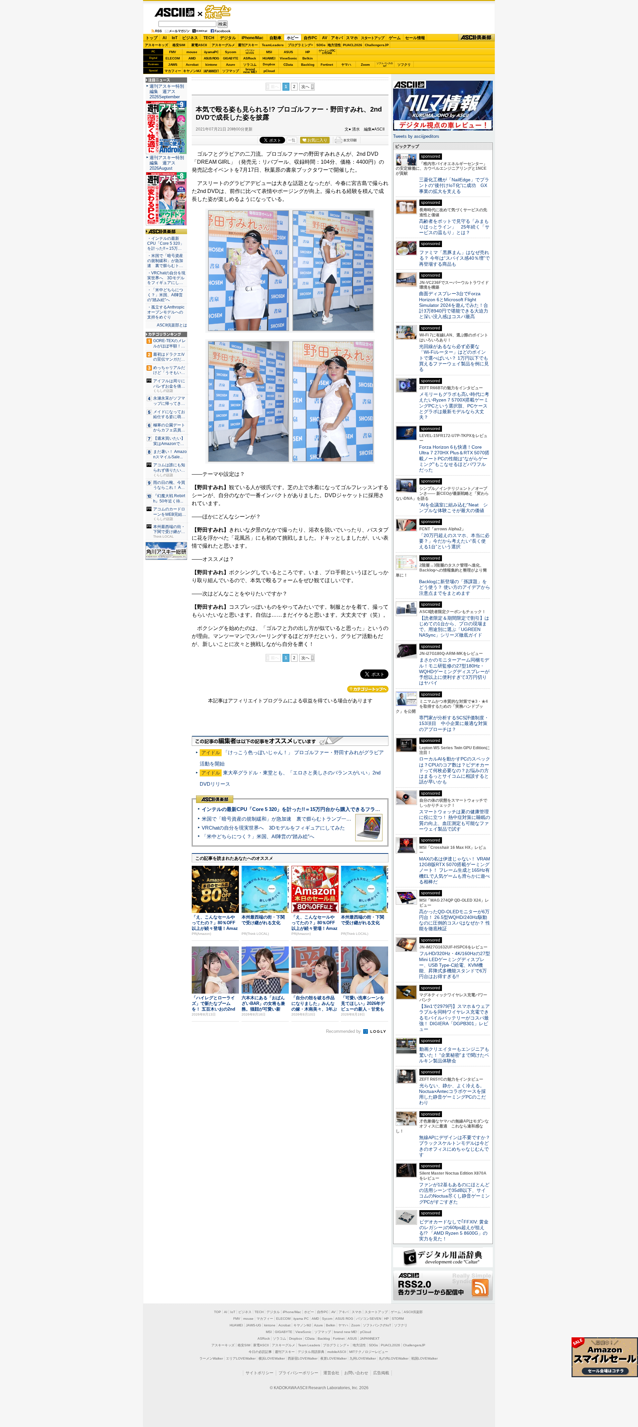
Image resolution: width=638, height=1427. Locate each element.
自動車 (275, 38)
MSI (269, 52)
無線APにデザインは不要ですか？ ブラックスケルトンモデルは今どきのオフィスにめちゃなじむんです (457, 1146)
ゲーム (395, 38)
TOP (217, 1312)
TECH (208, 38)
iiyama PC (301, 1318)
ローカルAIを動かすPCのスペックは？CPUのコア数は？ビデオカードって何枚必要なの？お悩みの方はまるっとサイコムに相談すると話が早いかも (454, 770)
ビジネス (190, 38)
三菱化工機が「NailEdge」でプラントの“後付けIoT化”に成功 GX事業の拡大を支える (454, 185)
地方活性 (334, 45)
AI (164, 38)
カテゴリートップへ (367, 689)
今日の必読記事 (260, 1352)
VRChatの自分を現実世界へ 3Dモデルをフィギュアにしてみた (273, 828)
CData (288, 64)
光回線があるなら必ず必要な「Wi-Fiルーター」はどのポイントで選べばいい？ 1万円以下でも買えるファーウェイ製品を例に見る (454, 358)
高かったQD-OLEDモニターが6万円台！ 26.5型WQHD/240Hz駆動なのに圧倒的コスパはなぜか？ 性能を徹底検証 (454, 920)
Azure (230, 64)
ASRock (249, 58)
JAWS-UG (253, 1325)
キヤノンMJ (192, 71)
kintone (211, 64)
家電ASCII (199, 45)
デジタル (228, 38)
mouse (191, 52)
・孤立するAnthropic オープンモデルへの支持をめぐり (166, 312)
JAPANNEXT (211, 70)
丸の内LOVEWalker (393, 1358)
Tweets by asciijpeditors (416, 136)
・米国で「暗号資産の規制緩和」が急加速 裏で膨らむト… (165, 260)
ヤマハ (346, 64)
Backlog (307, 64)
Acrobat (192, 64)
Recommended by (344, 1031)
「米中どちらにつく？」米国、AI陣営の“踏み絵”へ (258, 836)
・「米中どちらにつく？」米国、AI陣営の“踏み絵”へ (165, 295)
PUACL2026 (352, 45)
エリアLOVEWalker (241, 1358)
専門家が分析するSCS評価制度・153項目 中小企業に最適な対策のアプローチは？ (454, 723)
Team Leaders (309, 1345)
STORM (398, 1318)
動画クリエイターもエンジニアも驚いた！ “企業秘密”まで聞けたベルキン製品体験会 (454, 1054)
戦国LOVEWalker (424, 1358)
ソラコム (250, 64)
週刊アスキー (248, 45)
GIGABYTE (230, 58)
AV (324, 38)
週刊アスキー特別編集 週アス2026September (167, 91)
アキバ (337, 38)
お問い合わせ (356, 1373)
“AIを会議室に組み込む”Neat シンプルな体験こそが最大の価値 (453, 507)
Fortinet (327, 64)
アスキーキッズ (156, 45)
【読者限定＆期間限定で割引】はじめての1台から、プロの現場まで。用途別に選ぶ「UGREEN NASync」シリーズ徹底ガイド (454, 626)
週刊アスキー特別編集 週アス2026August (167, 163)
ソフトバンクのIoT (384, 64)
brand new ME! (345, 1332)
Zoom (365, 64)
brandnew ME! (250, 71)
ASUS (288, 52)
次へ (305, 86)
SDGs (321, 45)
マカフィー (172, 71)
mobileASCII (336, 1352)
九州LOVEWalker (363, 1358)
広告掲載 (381, 1373)
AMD (192, 58)
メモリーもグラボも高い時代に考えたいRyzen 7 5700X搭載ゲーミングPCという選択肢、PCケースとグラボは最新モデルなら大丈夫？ (454, 406)
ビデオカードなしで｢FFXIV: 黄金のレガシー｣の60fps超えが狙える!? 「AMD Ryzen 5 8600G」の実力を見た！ (453, 1230)
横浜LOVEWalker (272, 1358)
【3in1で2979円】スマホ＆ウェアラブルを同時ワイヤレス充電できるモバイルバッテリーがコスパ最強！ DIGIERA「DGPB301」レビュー (454, 1018)
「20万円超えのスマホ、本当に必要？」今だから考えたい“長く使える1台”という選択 (454, 541)
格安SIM (178, 45)
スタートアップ (372, 38)
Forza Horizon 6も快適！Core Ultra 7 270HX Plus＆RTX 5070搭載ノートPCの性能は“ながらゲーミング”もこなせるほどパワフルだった (454, 458)
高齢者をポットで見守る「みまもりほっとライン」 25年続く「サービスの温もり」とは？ (454, 227)
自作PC (310, 38)
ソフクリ (404, 64)
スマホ (352, 38)
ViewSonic (288, 58)
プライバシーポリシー (298, 1373)
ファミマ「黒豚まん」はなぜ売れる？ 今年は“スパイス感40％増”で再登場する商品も (454, 258)
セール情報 (415, 38)
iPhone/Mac (253, 38)
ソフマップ (230, 71)
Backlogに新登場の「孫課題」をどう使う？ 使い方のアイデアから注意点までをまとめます (454, 587)
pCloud (269, 71)
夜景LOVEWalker (333, 1358)
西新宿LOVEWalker (302, 1358)
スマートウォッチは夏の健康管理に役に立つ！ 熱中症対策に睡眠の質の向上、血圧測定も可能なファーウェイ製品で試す (454, 820)
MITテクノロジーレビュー (368, 1352)
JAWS (172, 64)
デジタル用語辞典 (311, 1352)
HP (307, 52)
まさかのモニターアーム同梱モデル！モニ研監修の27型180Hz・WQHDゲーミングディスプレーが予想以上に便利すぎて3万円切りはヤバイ (454, 671)
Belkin (307, 58)
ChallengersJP (377, 45)
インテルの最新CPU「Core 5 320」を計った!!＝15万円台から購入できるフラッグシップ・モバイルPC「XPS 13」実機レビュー (345, 809)
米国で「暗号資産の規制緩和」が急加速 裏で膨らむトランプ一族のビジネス (289, 819)
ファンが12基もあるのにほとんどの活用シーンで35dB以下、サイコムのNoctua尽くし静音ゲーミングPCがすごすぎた (454, 1193)
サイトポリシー (259, 1373)
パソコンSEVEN (250, 51)
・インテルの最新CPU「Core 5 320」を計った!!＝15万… (165, 243)
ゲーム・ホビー (219, 12)
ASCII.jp (174, 12)
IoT (174, 38)
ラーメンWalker (211, 1358)
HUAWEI (269, 58)
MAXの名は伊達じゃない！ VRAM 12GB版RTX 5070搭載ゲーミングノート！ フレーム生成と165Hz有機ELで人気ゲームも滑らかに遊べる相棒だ (454, 870)
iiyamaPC (211, 52)
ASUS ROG (211, 58)
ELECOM (172, 58)
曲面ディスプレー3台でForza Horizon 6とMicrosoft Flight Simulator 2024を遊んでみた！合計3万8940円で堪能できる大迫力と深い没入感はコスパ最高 (453, 305)
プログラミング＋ (336, 1345)
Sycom (230, 52)
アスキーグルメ (223, 45)
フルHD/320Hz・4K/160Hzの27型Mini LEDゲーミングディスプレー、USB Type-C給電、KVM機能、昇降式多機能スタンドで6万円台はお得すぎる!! (454, 965)
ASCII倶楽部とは (172, 325)
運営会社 (331, 1373)
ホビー (293, 38)
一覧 (291, 140)
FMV (172, 52)
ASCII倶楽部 (476, 38)
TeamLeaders (273, 45)
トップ (152, 38)
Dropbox (269, 64)
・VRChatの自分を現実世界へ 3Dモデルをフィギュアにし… (166, 278)
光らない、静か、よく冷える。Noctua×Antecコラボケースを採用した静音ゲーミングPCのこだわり (452, 1094)
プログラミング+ (300, 45)
